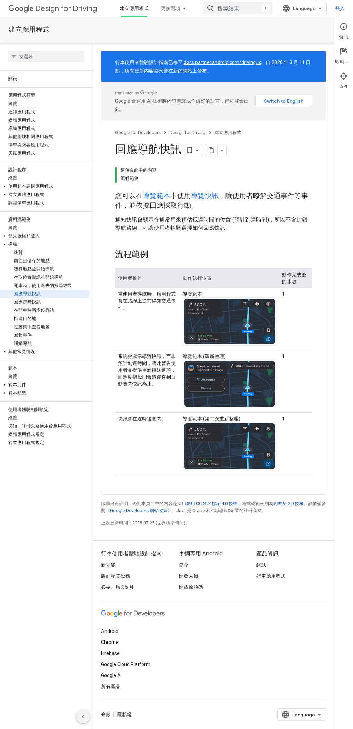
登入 (340, 8)
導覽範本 (156, 196)
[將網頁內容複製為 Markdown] (211, 150)
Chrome (110, 642)
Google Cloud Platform (125, 664)
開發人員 (188, 576)
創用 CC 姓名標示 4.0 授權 (212, 503)
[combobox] (237, 8)
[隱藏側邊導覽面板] (83, 716)
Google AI (111, 675)
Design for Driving (66, 8)
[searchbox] (46, 56)
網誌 (261, 565)
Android (109, 631)
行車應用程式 (270, 576)
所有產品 (110, 686)
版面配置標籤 (115, 576)
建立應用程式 (134, 8)
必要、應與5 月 (117, 587)
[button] (45, 186)
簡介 (184, 565)
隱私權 (124, 714)
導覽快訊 (205, 196)
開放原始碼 (191, 587)
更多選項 (170, 8)
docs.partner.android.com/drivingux (222, 62)
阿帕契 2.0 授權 (288, 503)
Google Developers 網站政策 (139, 510)
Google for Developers (138, 132)
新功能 (108, 565)
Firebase (110, 653)
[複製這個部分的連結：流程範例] (155, 255)
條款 (106, 714)
